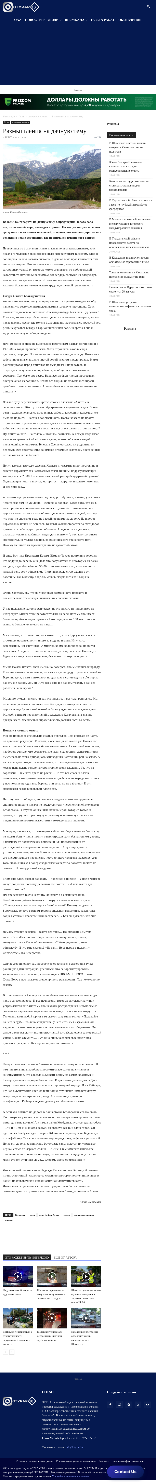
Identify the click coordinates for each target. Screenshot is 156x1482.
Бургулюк (20, 1215)
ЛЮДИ (53, 20)
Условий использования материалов (70, 1476)
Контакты (103, 1461)
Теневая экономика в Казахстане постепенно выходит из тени (129, 274)
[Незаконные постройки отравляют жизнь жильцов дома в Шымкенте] (86, 1318)
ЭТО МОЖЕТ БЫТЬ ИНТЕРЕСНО (27, 1257)
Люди (21, 116)
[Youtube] (147, 1405)
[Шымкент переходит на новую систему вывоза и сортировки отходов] (52, 1276)
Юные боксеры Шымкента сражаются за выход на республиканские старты (125, 166)
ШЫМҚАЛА (74, 20)
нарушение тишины (84, 1215)
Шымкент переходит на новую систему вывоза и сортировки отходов (51, 1294)
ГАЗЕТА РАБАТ (103, 20)
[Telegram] (16, 1237)
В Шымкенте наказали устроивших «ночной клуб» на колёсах (49, 1335)
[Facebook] (35, 1237)
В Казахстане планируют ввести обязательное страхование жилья (129, 259)
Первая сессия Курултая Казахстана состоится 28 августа (130, 289)
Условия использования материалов (34, 1461)
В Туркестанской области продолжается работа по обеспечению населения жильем (129, 243)
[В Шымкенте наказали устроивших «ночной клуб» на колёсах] (52, 1318)
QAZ (17, 20)
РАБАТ (8, 137)
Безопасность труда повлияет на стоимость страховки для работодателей (128, 185)
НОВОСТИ (33, 20)
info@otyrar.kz (74, 1447)
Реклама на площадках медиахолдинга (75, 1461)
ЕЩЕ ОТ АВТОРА (65, 1257)
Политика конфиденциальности (127, 1461)
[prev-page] (5, 1352)
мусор (67, 1215)
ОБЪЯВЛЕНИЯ (130, 20)
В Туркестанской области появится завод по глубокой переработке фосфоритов (130, 204)
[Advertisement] (78, 56)
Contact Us (125, 1471)
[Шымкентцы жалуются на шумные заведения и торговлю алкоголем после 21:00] (86, 1276)
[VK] (26, 1237)
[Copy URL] (54, 1237)
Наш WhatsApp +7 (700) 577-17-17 (69, 1438)
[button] (148, 7)
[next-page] (11, 1352)
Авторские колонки (38, 116)
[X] (44, 1237)
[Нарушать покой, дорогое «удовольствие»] (18, 1276)
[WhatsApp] (7, 1237)
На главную (9, 116)
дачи (32, 1215)
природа (9, 1220)
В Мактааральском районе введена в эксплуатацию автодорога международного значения (130, 224)
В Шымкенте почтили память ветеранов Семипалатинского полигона (127, 147)
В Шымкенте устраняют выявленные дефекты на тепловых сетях (130, 306)
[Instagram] (119, 1404)
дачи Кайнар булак (49, 1215)
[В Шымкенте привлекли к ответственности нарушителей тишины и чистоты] (18, 1318)
